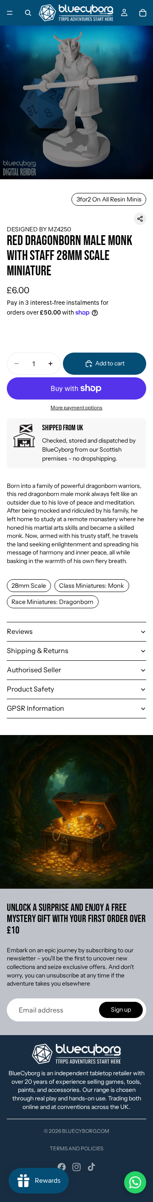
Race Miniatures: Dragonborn (52, 602)
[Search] (28, 12)
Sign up (121, 1009)
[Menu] (10, 13)
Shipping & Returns (37, 650)
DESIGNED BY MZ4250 (39, 229)
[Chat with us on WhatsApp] (135, 1182)
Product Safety (30, 689)
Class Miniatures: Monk (91, 585)
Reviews (20, 631)
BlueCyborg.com (85, 1131)
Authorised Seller (34, 669)
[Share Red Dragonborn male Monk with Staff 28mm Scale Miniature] (140, 219)
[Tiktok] (91, 1167)
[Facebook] (62, 1167)
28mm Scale (28, 585)
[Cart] (142, 12)
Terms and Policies (76, 1148)
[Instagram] (76, 1167)
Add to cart (110, 363)
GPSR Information (35, 708)
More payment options (76, 408)
